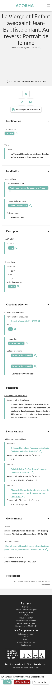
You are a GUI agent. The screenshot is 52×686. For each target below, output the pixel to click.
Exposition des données (26, 620)
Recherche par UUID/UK (26, 626)
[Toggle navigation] (49, 5)
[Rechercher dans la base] (47, 549)
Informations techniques (26, 609)
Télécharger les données (26, 109)
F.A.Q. (26, 615)
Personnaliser (41, 682)
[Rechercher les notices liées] (39, 47)
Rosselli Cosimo (24, 47)
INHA (26, 636)
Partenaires (26, 645)
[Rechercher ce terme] (17, 133)
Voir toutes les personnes (25, 581)
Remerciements (26, 612)
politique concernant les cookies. (16, 679)
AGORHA (25, 5)
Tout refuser (23, 682)
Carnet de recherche (26, 642)
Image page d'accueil (26, 623)
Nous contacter (26, 617)
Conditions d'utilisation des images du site (27, 81)
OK (8, 682)
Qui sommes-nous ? (26, 634)
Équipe (26, 639)
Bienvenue (26, 606)
